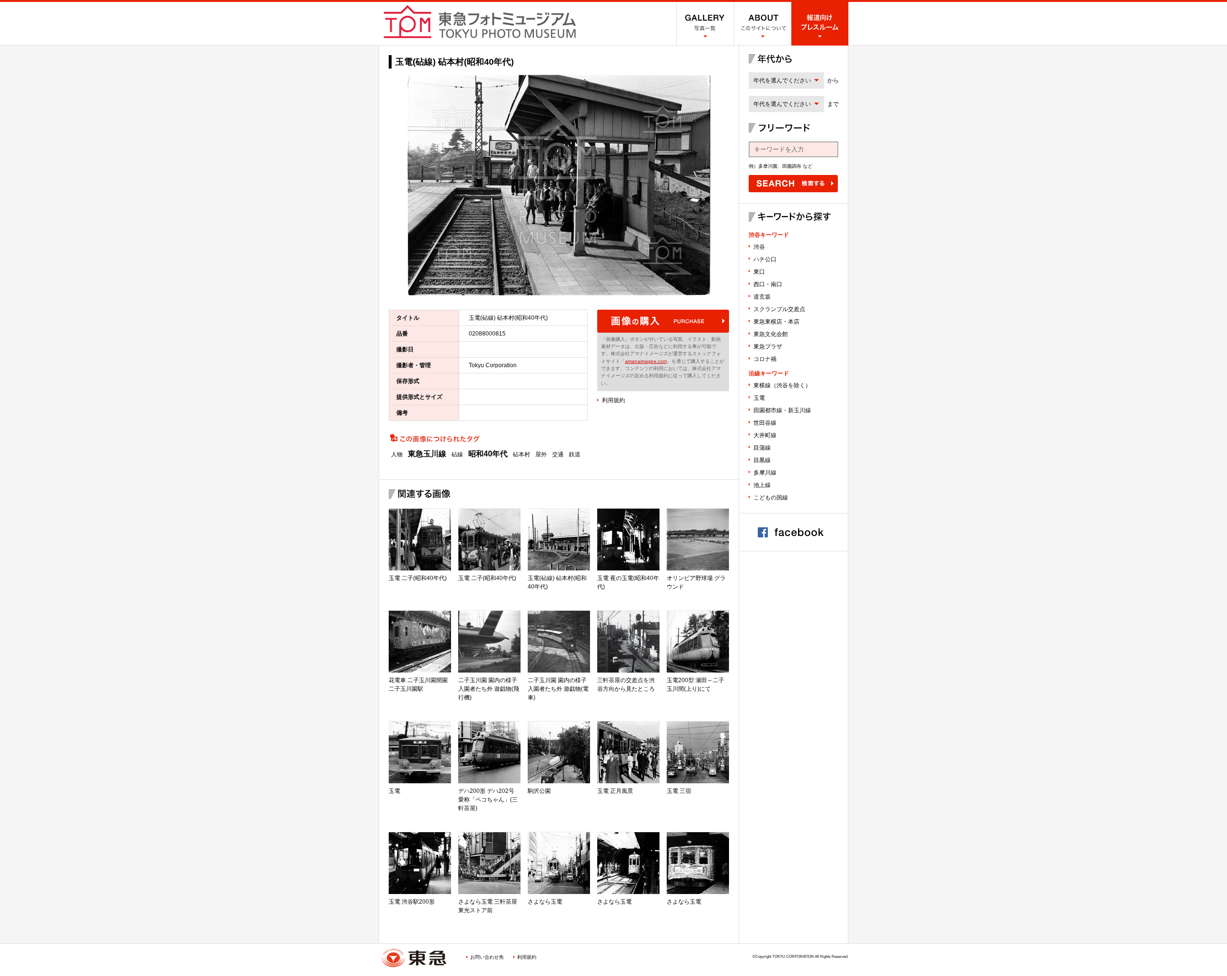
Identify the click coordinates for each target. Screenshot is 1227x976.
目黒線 (762, 460)
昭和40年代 (488, 454)
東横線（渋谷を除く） (782, 385)
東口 (759, 271)
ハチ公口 (764, 259)
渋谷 (759, 247)
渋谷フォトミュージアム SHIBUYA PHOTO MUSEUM (479, 21)
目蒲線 (762, 447)
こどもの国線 (770, 497)
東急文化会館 (770, 334)
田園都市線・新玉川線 (782, 410)
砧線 (457, 454)
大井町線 (764, 435)
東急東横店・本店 (776, 321)
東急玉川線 (427, 454)
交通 (558, 454)
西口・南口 (767, 284)
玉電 (759, 398)
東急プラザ (767, 346)
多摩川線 (764, 472)
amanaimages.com (646, 361)
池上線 (762, 485)
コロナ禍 (764, 359)
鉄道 (574, 454)
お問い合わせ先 (487, 957)
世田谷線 (764, 422)
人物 (397, 454)
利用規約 (613, 400)
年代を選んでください (782, 80)
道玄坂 (762, 296)
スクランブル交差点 (779, 309)
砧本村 (521, 454)
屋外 (541, 454)
